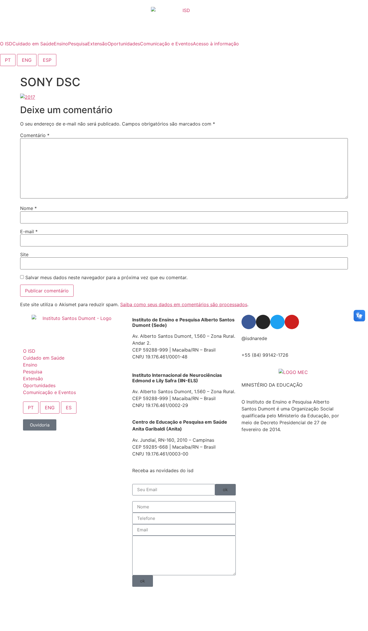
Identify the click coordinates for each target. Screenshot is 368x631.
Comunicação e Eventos (49, 392)
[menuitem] (6, 43)
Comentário (34, 135)
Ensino (30, 365)
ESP (47, 60)
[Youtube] (292, 322)
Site (24, 254)
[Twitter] (277, 322)
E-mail (29, 231)
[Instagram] (263, 322)
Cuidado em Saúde (43, 358)
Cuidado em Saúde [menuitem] (33, 44)
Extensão (33, 378)
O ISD (29, 351)
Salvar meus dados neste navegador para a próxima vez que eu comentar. (106, 277)
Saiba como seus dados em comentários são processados (183, 304)
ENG (27, 60)
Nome (28, 208)
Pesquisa (32, 372)
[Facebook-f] (248, 322)
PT (8, 60)
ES (69, 407)
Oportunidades (39, 385)
